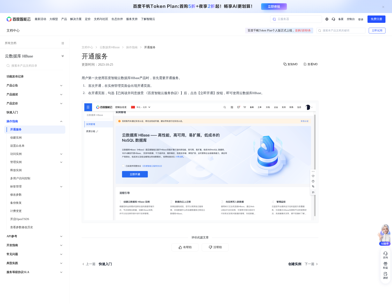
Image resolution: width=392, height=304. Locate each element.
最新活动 (40, 19)
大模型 (53, 19)
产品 (64, 19)
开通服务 (16, 129)
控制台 (351, 19)
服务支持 (132, 19)
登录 (360, 19)
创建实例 (16, 137)
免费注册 (376, 19)
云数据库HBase (19, 56)
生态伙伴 (117, 19)
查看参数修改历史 (21, 227)
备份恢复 (16, 202)
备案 (341, 19)
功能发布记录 (15, 76)
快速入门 (12, 112)
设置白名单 (17, 145)
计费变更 (16, 211)
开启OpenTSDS (19, 219)
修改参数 (16, 194)
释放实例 (16, 170)
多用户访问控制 (20, 178)
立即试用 (377, 30)
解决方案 (76, 19)
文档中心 (13, 30)
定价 (88, 19)
